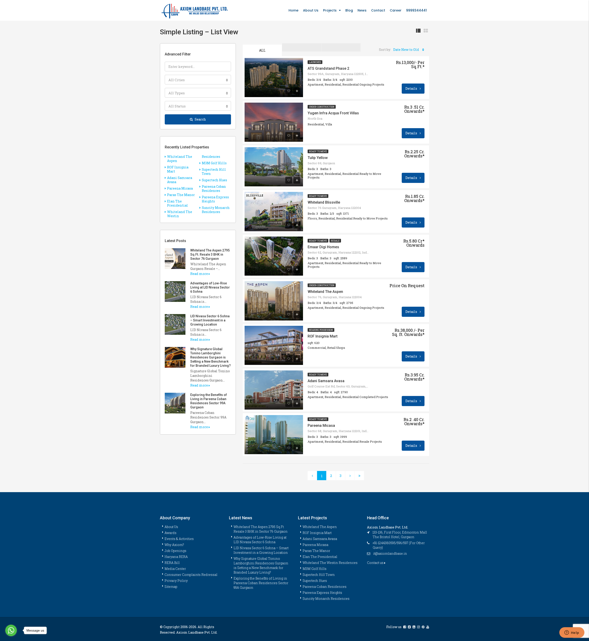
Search (200, 119)
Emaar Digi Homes (323, 247)
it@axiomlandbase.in (390, 553)
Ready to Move (318, 151)
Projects (330, 10)
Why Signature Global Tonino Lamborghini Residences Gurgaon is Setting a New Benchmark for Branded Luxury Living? (210, 357)
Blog (349, 10)
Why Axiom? (174, 545)
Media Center (175, 568)
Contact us (375, 562)
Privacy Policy (176, 580)
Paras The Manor (181, 195)
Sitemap (171, 586)
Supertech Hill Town (214, 171)
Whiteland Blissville (324, 202)
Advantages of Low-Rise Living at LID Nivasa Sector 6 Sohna (210, 287)
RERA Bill (172, 562)
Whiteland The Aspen (325, 291)
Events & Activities (179, 539)
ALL (262, 50)
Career (395, 10)
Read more (199, 273)
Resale (335, 240)
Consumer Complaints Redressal (191, 574)
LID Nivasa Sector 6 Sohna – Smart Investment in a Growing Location (210, 320)
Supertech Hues (214, 180)
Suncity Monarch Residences (216, 209)
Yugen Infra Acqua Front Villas (333, 113)
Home (293, 10)
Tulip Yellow (318, 158)
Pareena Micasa (321, 425)
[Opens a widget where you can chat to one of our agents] (571, 633)
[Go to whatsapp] (11, 630)
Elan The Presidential (177, 203)
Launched (315, 62)
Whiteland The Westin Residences (330, 562)
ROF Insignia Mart (323, 336)
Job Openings (175, 551)
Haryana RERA (176, 556)
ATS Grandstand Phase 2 (328, 68)
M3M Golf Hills (214, 163)
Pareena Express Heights (215, 199)
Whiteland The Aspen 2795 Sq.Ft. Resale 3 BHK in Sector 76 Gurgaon (210, 254)
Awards (170, 533)
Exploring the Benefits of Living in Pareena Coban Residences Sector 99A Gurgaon (261, 583)
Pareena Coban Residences (214, 188)
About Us (310, 10)
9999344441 (416, 10)
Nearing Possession (321, 330)
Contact (378, 10)
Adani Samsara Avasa (326, 381)
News (362, 10)
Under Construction (321, 106)
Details (411, 88)
